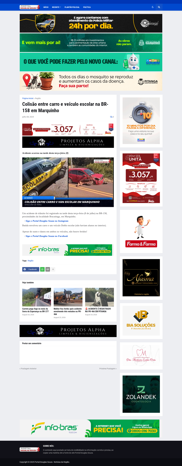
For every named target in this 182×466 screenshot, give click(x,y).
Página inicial (27, 98)
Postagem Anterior (29, 369)
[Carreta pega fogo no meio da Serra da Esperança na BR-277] (36, 297)
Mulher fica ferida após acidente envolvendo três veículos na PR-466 (68, 312)
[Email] (47, 269)
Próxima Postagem (107, 369)
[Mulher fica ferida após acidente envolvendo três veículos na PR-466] (68, 297)
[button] (153, 7)
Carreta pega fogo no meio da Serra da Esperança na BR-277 (35, 310)
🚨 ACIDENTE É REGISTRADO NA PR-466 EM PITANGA (98, 310)
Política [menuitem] (87, 7)
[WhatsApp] (42, 269)
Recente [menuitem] (55, 7)
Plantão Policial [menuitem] (72, 7)
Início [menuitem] (45, 7)
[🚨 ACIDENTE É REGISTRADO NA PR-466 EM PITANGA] (99, 297)
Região (38, 98)
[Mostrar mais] (53, 269)
